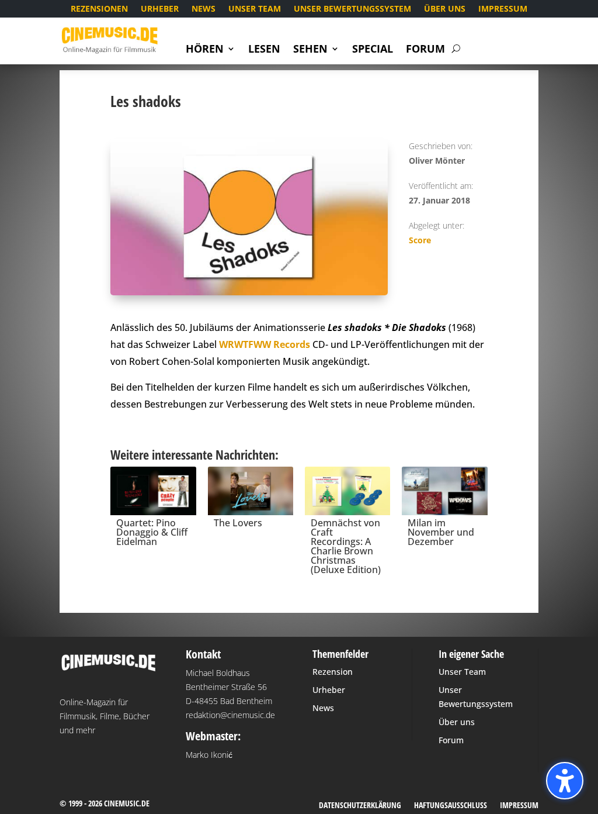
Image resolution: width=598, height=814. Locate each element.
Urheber (160, 9)
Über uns (444, 9)
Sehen (310, 50)
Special (372, 50)
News (203, 9)
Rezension (332, 671)
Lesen (264, 50)
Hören (205, 50)
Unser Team (254, 9)
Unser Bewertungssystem (352, 9)
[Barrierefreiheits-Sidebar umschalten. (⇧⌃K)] (564, 780)
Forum (425, 50)
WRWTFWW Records (264, 344)
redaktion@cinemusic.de (230, 714)
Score (420, 240)
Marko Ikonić (209, 754)
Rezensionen (99, 9)
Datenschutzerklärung (360, 805)
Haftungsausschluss (450, 805)
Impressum (502, 9)
